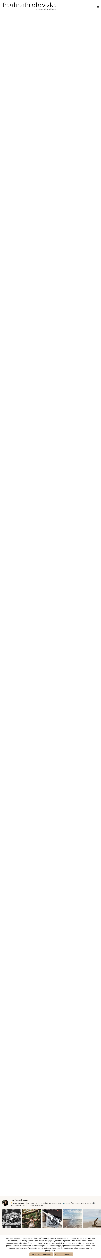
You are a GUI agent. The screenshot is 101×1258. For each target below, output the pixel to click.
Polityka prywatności (63, 1254)
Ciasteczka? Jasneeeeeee (41, 1254)
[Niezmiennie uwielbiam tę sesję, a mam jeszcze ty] (31, 1218)
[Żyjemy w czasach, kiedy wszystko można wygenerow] (72, 1218)
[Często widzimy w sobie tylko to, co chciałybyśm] (51, 1218)
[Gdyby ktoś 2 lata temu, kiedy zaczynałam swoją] (11, 1218)
